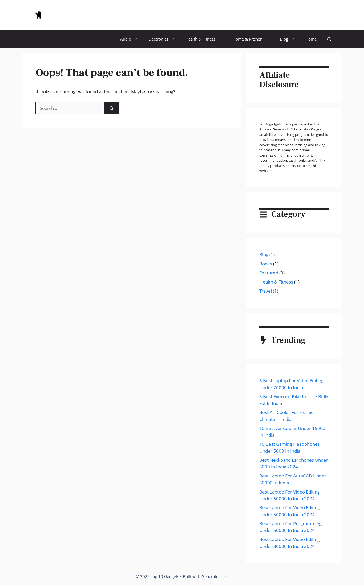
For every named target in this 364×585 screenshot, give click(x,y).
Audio (125, 39)
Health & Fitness (200, 39)
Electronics (158, 39)
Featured (268, 273)
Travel (265, 291)
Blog (284, 39)
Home (311, 39)
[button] (329, 39)
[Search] (111, 108)
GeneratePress (214, 576)
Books (265, 264)
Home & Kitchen (247, 39)
